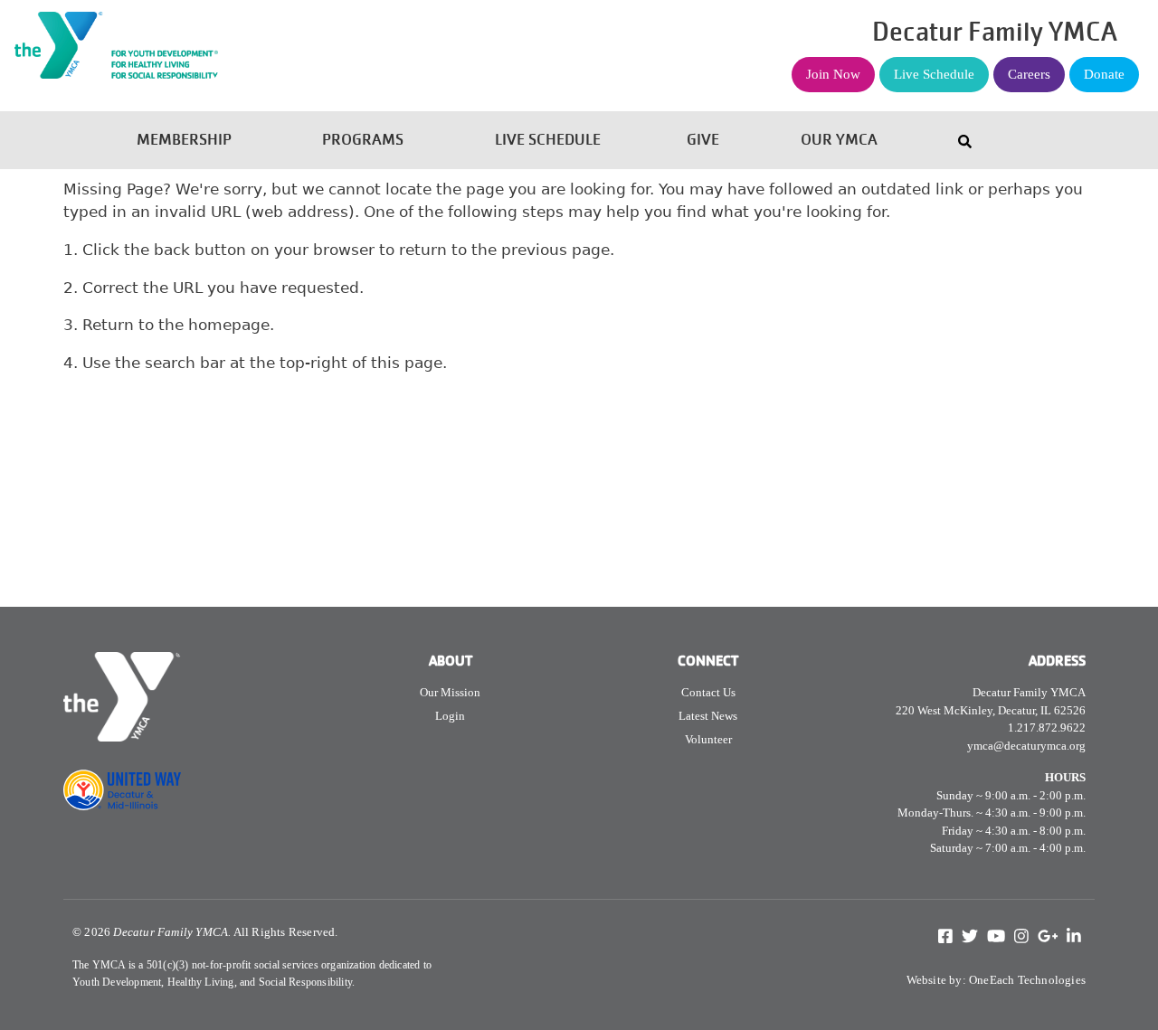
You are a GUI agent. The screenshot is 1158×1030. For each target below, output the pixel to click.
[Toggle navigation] (965, 140)
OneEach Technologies (1027, 980)
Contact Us (708, 692)
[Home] (183, 11)
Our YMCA (839, 139)
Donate (1104, 74)
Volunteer (708, 739)
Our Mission (450, 692)
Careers (1029, 74)
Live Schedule (934, 74)
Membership (184, 139)
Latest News (708, 716)
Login (450, 716)
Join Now (833, 74)
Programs (362, 139)
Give (703, 139)
